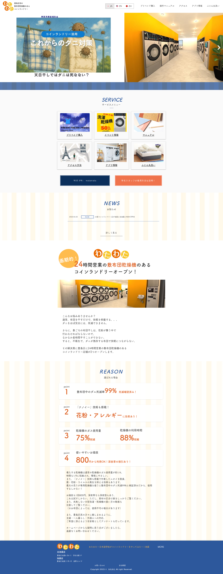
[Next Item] (219, 47)
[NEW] (113, 217)
